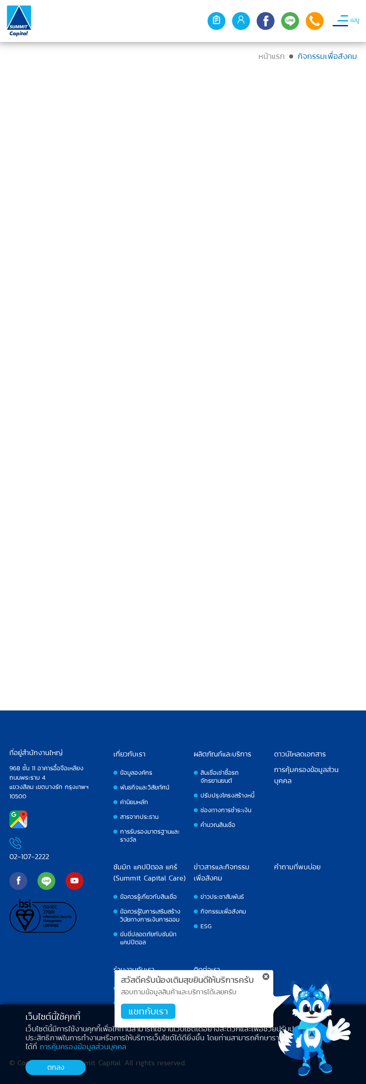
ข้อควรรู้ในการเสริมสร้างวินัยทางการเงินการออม (150, 915)
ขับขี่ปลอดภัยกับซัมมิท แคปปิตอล (148, 938)
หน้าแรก (271, 56)
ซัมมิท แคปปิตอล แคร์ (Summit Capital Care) (149, 872)
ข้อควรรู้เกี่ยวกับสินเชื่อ (148, 897)
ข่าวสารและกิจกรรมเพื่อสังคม (222, 872)
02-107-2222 (29, 856)
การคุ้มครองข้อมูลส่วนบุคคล (306, 775)
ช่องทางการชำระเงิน (225, 810)
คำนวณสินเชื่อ (217, 825)
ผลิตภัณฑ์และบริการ (222, 754)
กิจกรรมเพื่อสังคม (223, 911)
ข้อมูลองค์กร (136, 772)
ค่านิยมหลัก (134, 802)
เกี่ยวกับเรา (129, 754)
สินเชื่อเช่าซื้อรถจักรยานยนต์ (219, 776)
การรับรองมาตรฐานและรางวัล (150, 835)
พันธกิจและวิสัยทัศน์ (144, 787)
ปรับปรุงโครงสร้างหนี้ (227, 795)
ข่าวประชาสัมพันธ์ (222, 897)
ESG (206, 926)
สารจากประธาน (139, 817)
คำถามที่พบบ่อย (297, 867)
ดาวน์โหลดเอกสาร (300, 754)
